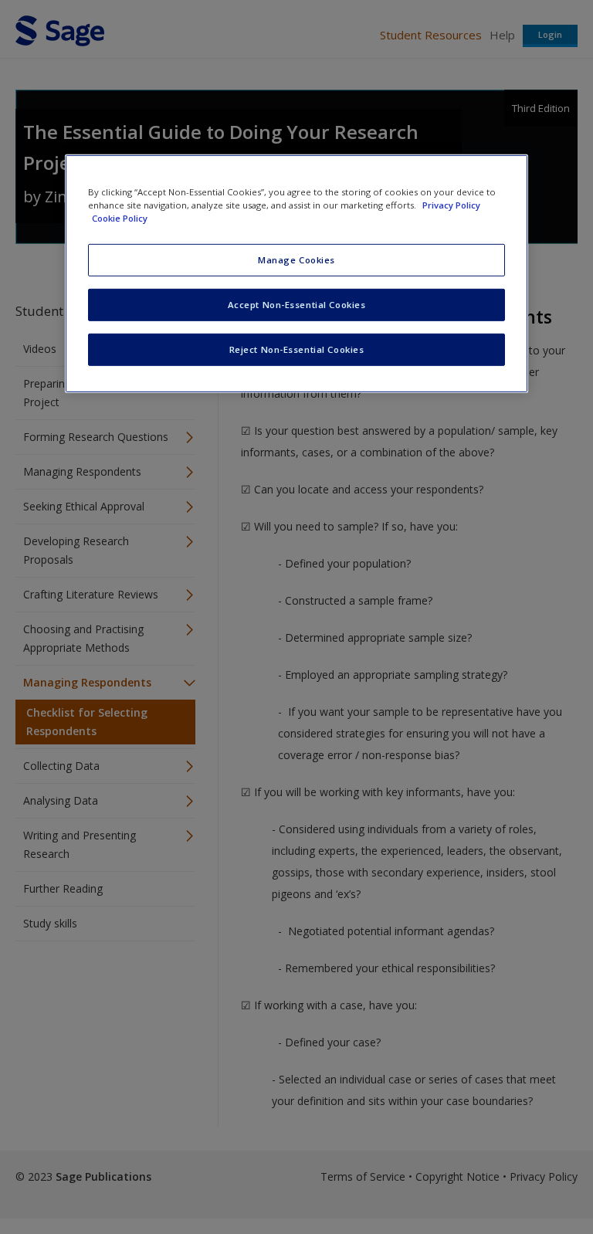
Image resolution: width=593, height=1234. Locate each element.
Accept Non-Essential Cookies (297, 304)
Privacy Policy (451, 205)
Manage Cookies (296, 260)
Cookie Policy (119, 218)
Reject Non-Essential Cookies (296, 349)
